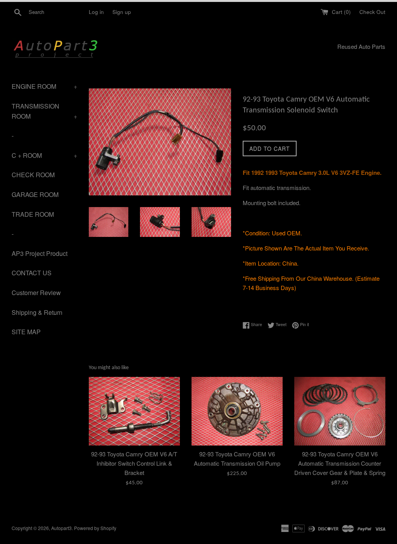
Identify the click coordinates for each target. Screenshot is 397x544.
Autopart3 (61, 528)
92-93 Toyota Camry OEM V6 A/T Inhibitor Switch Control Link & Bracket (134, 463)
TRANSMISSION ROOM (44, 111)
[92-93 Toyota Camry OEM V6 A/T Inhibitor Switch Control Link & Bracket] (134, 411)
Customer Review (36, 292)
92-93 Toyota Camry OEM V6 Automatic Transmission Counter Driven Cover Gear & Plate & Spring (339, 463)
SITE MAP (26, 331)
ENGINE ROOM (44, 86)
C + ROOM (44, 155)
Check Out (372, 12)
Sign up (121, 12)
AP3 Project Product (39, 253)
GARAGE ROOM (35, 194)
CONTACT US (32, 272)
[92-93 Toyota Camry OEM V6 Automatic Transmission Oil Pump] (237, 411)
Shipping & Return (37, 312)
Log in (96, 12)
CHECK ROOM (33, 174)
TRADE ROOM (33, 214)
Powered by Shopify (95, 528)
